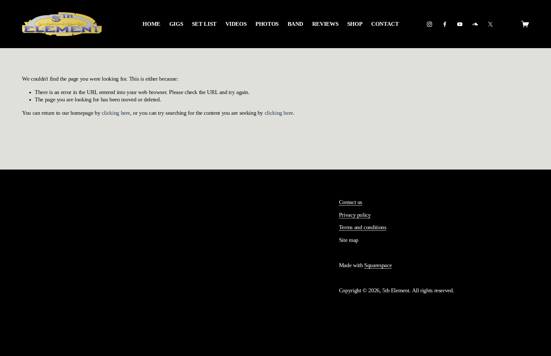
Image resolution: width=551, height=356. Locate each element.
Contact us (350, 202)
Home (151, 24)
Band (296, 24)
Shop (355, 24)
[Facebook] (445, 24)
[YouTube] (460, 24)
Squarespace (378, 265)
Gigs (176, 24)
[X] (490, 24)
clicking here (116, 113)
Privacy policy (355, 215)
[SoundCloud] (475, 24)
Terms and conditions (362, 227)
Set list (204, 24)
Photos (267, 24)
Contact (385, 24)
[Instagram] (429, 24)
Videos (236, 24)
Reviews (325, 24)
